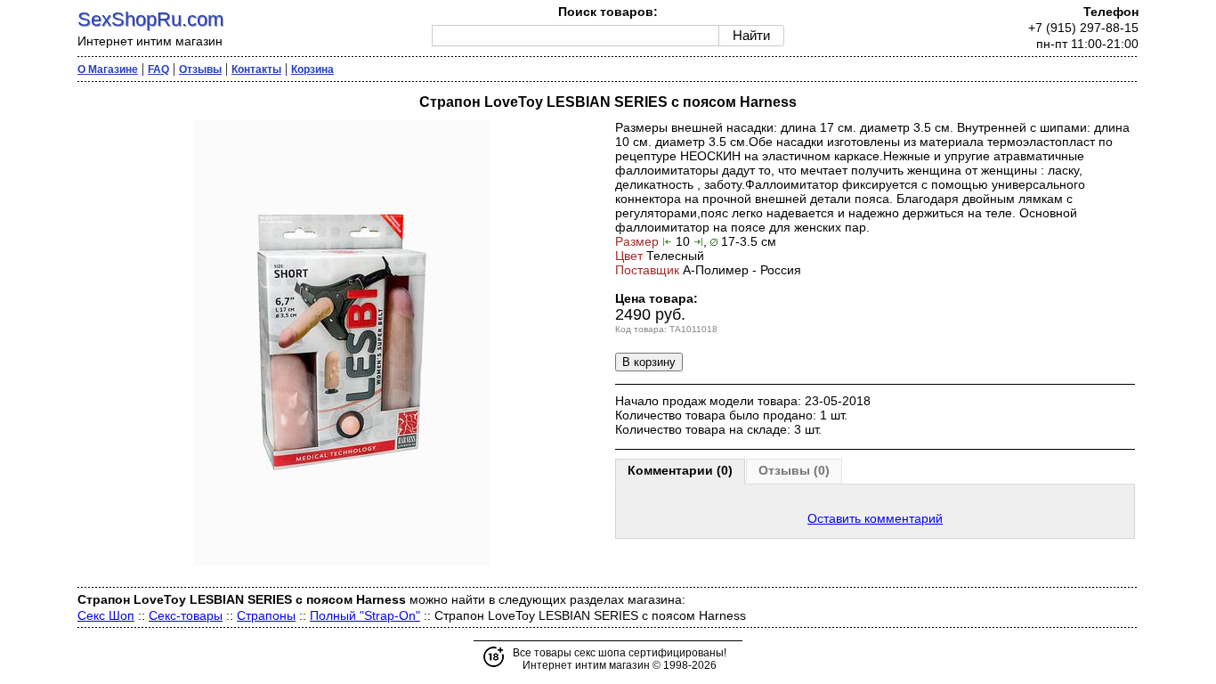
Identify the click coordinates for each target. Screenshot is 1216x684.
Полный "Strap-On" (365, 615)
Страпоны (266, 615)
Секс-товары (186, 615)
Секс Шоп (105, 615)
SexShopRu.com (150, 19)
